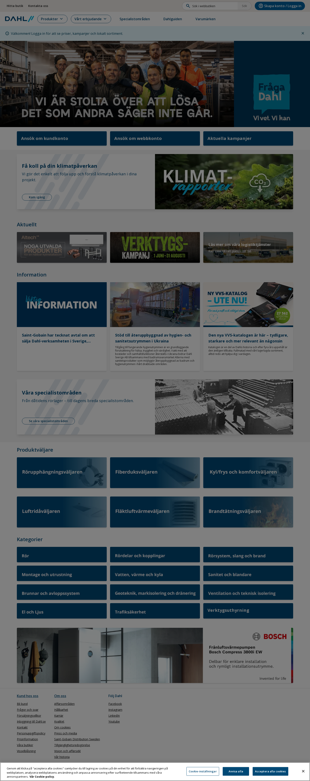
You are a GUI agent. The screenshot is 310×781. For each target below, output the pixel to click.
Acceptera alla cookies (270, 771)
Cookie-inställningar (203, 771)
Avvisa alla (236, 771)
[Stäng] (303, 771)
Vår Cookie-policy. (42, 776)
